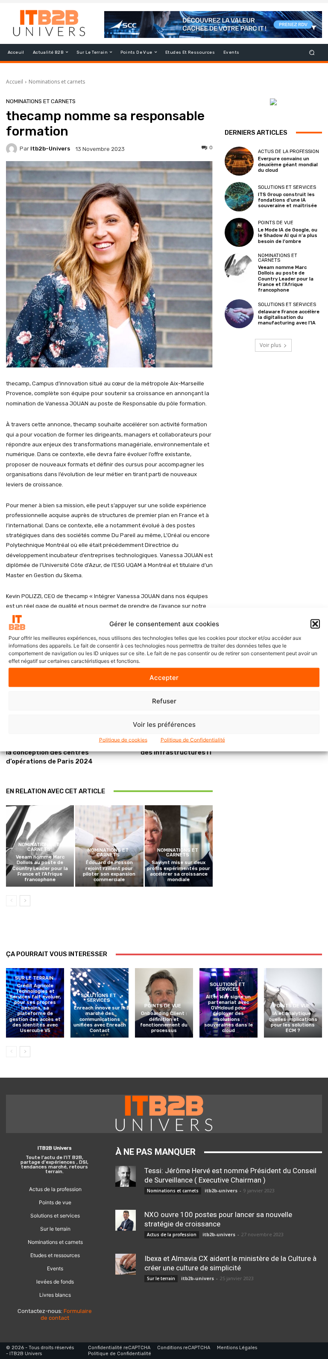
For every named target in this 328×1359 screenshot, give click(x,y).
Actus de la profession (288, 151)
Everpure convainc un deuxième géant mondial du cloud (288, 164)
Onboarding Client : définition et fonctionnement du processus (163, 1022)
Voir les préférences (164, 724)
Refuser (164, 701)
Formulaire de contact (66, 1314)
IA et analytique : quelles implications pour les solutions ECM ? (293, 1022)
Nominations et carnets (57, 81)
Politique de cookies (123, 740)
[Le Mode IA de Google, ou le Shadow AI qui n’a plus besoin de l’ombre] (239, 232)
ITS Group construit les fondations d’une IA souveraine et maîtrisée (287, 200)
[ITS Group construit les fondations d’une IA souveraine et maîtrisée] (239, 196)
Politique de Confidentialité (193, 740)
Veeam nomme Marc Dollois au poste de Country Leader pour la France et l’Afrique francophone (40, 868)
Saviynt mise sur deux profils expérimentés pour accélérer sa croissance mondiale (178, 871)
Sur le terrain (34, 978)
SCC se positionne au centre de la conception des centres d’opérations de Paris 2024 (55, 752)
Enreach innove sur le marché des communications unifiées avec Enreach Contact (99, 1019)
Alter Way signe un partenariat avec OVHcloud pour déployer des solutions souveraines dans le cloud (228, 1013)
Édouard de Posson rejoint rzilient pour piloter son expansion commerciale (109, 871)
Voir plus (270, 345)
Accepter (164, 677)
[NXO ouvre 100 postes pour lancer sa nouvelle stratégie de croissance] (125, 1220)
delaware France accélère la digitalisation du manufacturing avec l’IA (288, 317)
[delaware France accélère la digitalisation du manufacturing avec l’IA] (239, 313)
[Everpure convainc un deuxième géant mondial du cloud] (239, 161)
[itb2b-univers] (13, 148)
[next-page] (25, 900)
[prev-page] (11, 900)
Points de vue (275, 222)
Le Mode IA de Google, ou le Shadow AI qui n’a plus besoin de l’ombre (287, 235)
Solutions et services (287, 187)
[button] (315, 623)
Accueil (14, 81)
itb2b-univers (50, 148)
